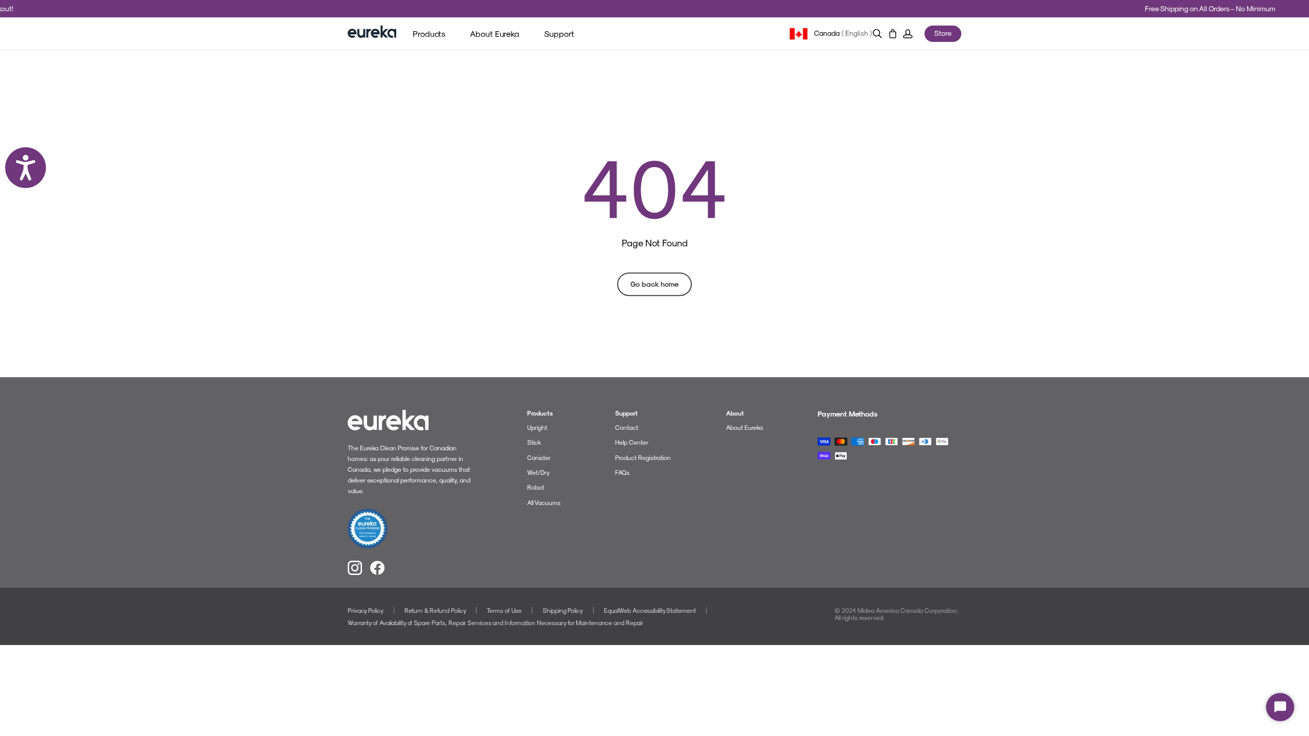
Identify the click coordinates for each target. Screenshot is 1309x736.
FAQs (622, 472)
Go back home (654, 284)
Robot (535, 487)
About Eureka (744, 427)
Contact (626, 427)
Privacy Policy (365, 610)
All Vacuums (543, 502)
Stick (534, 442)
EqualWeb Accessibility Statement (650, 610)
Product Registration (643, 457)
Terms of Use (504, 610)
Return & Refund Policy (435, 610)
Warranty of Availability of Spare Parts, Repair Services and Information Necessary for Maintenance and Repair (495, 622)
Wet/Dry (538, 472)
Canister (539, 457)
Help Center (631, 442)
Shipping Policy (563, 610)
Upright (537, 427)
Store (943, 33)
